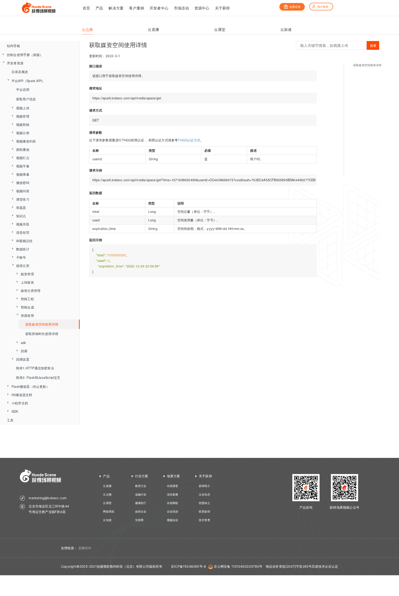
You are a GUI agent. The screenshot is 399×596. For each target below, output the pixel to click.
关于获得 (222, 8)
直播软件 (84, 548)
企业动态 (204, 494)
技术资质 (204, 520)
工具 (10, 420)
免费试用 (295, 7)
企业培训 (172, 511)
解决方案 (116, 8)
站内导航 (13, 45)
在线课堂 (172, 486)
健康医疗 (140, 503)
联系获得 (204, 511)
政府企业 (140, 511)
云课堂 (107, 503)
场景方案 (173, 476)
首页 (86, 8)
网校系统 (108, 511)
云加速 (107, 520)
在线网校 (172, 503)
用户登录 (323, 7)
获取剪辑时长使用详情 (41, 333)
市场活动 (181, 8)
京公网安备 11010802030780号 (238, 566)
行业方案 (141, 476)
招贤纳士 (204, 503)
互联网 (139, 520)
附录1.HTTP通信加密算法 (35, 368)
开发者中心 (159, 8)
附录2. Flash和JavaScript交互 (38, 377)
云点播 (107, 494)
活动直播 (172, 494)
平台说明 (22, 89)
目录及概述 (20, 71)
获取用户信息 (26, 99)
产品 (99, 8)
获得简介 (204, 486)
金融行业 (140, 494)
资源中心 (201, 8)
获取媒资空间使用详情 (41, 324)
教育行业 (140, 486)
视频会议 (172, 520)
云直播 (107, 486)
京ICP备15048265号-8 (188, 566)
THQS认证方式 (189, 140)
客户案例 (136, 8)
